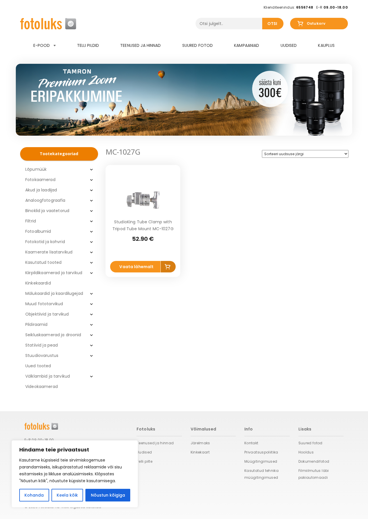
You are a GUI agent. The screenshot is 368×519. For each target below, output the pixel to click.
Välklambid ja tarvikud (47, 376)
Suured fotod (197, 45)
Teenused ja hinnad (140, 45)
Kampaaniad (246, 45)
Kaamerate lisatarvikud (48, 252)
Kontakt (251, 443)
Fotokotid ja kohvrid (45, 242)
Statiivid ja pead (41, 345)
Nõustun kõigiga (108, 495)
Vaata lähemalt (136, 267)
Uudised (289, 45)
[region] (75, 474)
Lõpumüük (36, 169)
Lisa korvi (168, 267)
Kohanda (34, 495)
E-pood (42, 45)
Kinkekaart (200, 452)
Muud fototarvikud (44, 304)
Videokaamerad (41, 386)
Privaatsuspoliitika (261, 452)
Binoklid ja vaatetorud (47, 211)
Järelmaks (200, 443)
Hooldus (306, 452)
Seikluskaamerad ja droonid (53, 335)
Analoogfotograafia (45, 200)
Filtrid (30, 221)
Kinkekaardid (38, 283)
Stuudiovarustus (41, 355)
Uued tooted (38, 366)
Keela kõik (67, 495)
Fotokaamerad (40, 179)
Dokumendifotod (313, 461)
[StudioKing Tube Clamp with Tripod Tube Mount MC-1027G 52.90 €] (143, 199)
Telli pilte (144, 461)
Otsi (272, 23)
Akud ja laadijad (41, 190)
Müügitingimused (260, 461)
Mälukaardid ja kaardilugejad (54, 293)
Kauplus (326, 45)
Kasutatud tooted (43, 262)
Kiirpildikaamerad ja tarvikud (53, 273)
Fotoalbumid (38, 231)
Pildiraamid (36, 324)
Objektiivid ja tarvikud (47, 314)
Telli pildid (88, 45)
